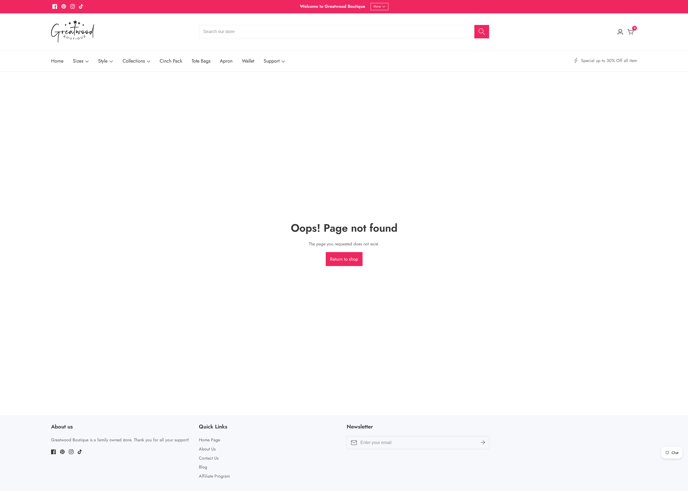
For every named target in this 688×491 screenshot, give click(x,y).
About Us (207, 449)
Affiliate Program (214, 476)
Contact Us (208, 458)
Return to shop (344, 259)
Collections (134, 60)
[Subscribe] (483, 442)
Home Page (209, 440)
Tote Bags (201, 60)
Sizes (78, 60)
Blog (203, 467)
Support (272, 60)
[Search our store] (481, 31)
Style (103, 60)
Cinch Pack (171, 60)
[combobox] (344, 31)
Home (57, 60)
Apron (226, 60)
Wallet (248, 60)
